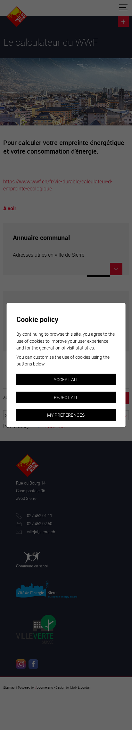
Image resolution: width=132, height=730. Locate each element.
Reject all (66, 397)
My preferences (66, 415)
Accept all (66, 379)
